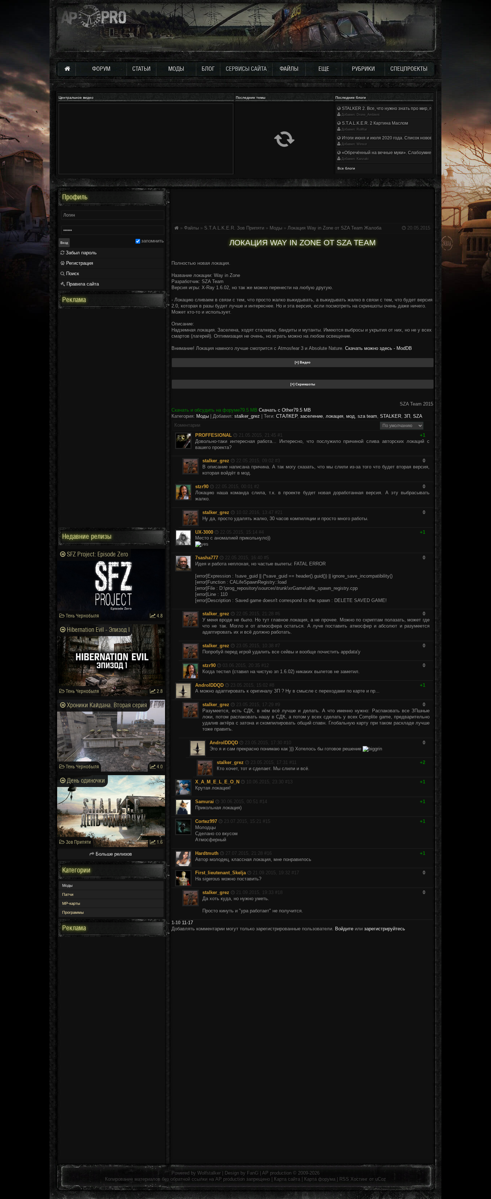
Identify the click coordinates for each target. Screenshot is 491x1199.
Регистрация (79, 263)
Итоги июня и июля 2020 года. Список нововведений (395, 137)
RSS (344, 1179)
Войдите (344, 928)
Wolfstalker (209, 1173)
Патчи (67, 894)
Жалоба (372, 228)
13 (290, 781)
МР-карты (71, 903)
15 (267, 821)
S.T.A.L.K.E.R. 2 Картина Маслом (374, 123)
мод (350, 416)
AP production (277, 1173)
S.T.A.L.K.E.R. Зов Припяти (234, 228)
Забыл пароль (80, 252)
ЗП (407, 416)
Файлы (191, 228)
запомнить (152, 241)
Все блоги (346, 168)
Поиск (72, 273)
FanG (253, 1173)
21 (280, 512)
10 (288, 742)
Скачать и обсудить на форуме (214, 410)
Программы (73, 912)
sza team (367, 416)
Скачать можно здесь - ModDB (378, 348)
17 (296, 872)
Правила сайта (82, 284)
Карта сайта (287, 1179)
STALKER (390, 416)
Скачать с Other (285, 410)
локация (334, 416)
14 (264, 801)
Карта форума (319, 1179)
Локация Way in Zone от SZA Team (325, 228)
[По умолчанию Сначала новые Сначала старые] (401, 425)
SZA (417, 416)
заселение (311, 416)
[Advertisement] (302, 204)
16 (269, 853)
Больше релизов (113, 854)
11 (294, 762)
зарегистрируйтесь (384, 928)
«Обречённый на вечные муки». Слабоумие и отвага (395, 152)
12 (266, 665)
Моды (276, 228)
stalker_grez (247, 416)
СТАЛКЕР (286, 416)
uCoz (380, 1179)
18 (280, 892)
